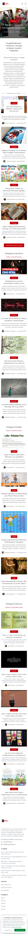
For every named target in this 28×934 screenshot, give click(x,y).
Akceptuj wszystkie (20, 930)
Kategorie (4, 894)
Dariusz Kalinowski (6, 884)
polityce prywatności (16, 927)
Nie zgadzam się (8, 930)
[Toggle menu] (25, 3)
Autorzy (4, 881)
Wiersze (14, 185)
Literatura (14, 21)
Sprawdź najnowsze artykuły (14, 245)
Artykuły (4, 849)
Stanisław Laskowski (6, 887)
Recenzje (14, 147)
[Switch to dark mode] (22, 3)
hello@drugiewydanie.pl (9, 844)
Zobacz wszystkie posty (14, 257)
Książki (14, 103)
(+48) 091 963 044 (7, 842)
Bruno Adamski (5, 890)
